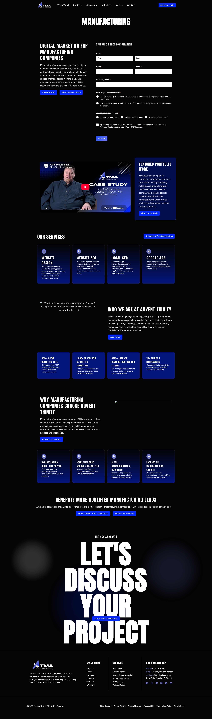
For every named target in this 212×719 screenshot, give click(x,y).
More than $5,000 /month (158, 117)
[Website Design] (44, 251)
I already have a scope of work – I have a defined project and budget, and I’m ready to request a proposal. (135, 104)
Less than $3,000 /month (109, 117)
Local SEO (120, 258)
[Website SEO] (79, 251)
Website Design (48, 260)
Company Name (103, 80)
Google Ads (156, 258)
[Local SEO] (114, 251)
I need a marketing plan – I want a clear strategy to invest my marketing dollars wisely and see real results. (135, 98)
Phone (138, 67)
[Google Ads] (148, 251)
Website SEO (86, 258)
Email (99, 67)
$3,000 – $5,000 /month (134, 117)
